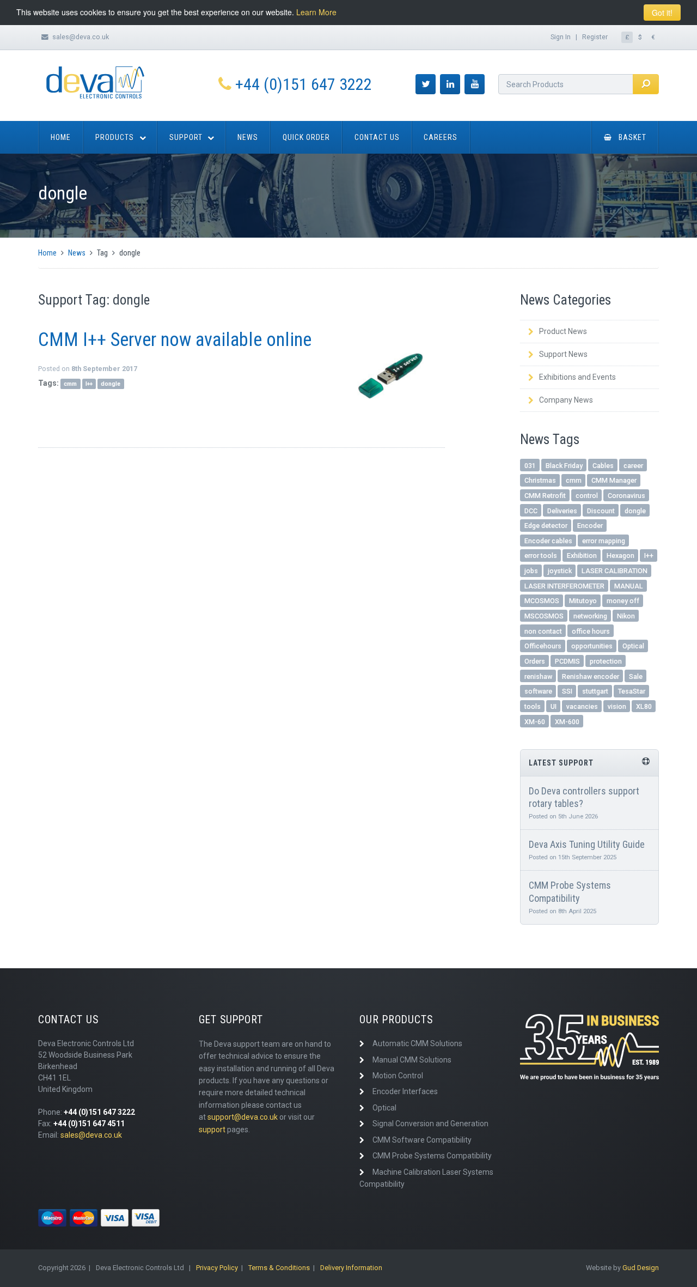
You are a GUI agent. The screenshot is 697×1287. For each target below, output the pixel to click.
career (633, 466)
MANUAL (628, 586)
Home (61, 137)
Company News (566, 400)
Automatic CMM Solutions (417, 1043)
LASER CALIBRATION (614, 571)
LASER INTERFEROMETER (564, 586)
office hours (591, 631)
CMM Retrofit (545, 495)
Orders (534, 661)
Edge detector (545, 525)
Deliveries (562, 511)
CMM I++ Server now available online (174, 340)
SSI (567, 691)
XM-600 (567, 722)
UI (554, 706)
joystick (560, 571)
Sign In (561, 37)
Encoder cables (548, 541)
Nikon (626, 616)
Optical (633, 646)
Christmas (540, 480)
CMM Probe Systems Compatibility (432, 1155)
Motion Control (397, 1075)
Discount (601, 511)
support (212, 1129)
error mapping (603, 541)
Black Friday (564, 466)
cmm (70, 383)
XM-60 (534, 722)
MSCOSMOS (544, 616)
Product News (563, 331)
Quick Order (306, 137)
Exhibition (582, 555)
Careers (440, 137)
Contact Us (377, 137)
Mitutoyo (583, 601)
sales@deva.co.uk (80, 37)
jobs (531, 571)
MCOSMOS (541, 601)
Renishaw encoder (590, 676)
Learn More (316, 12)
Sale (636, 676)
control (587, 495)
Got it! (662, 12)
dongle (110, 383)
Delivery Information (351, 1268)
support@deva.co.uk (242, 1117)
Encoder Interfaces (405, 1091)
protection (606, 661)
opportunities (592, 646)
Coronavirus (626, 495)
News (247, 137)
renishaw (538, 676)
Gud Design (640, 1268)
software (538, 691)
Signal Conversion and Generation (430, 1123)
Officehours (542, 646)
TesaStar (631, 691)
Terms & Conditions (279, 1268)
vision (617, 706)
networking (590, 616)
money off (623, 601)
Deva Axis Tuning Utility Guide (587, 844)
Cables (603, 466)
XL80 (644, 706)
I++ (89, 383)
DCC (530, 511)
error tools (540, 555)
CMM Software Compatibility (422, 1140)
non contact (543, 631)
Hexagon (620, 555)
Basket (632, 137)
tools (532, 706)
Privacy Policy (217, 1268)
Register (595, 37)
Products (114, 137)
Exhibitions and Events (577, 377)
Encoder (590, 525)
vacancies (582, 706)
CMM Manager (614, 480)
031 (530, 466)
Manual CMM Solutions (411, 1059)
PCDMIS (567, 661)
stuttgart (595, 691)
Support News (563, 354)
